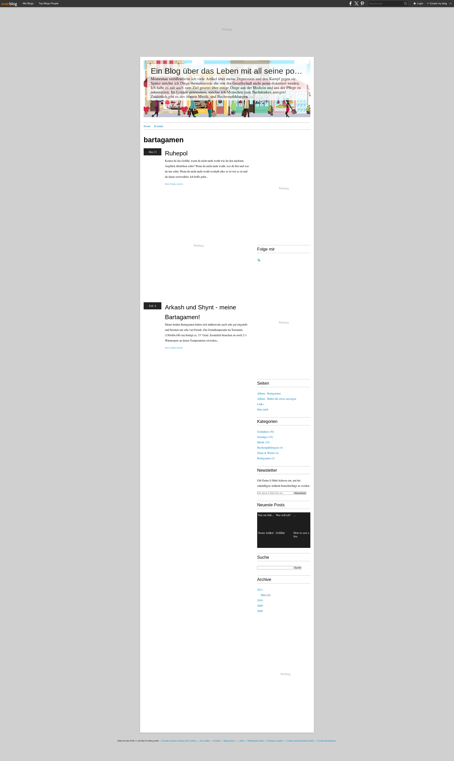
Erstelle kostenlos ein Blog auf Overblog (179, 740)
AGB (241, 740)
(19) (263, 442)
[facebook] (350, 3)
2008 (260, 611)
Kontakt (158, 126)
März (264, 595)
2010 (260, 600)
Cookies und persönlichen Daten (300, 740)
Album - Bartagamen (269, 393)
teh (136, 740)
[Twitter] (356, 3)
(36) (265, 431)
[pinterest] (362, 3)
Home (147, 126)
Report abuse (230, 740)
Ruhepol (176, 153)
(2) (266, 458)
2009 (260, 605)
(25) (265, 437)
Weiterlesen (174, 184)
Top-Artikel (205, 740)
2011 (260, 589)
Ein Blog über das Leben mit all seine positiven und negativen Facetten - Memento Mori (227, 70)
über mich (262, 409)
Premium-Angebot (275, 740)
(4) (270, 447)
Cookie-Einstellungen (327, 740)
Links (260, 404)
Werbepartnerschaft (255, 740)
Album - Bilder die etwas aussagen (276, 398)
